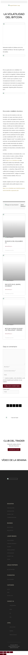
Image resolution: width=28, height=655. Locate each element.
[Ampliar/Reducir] (1, 652)
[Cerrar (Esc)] (11, 652)
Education (10, 503)
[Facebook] (11, 405)
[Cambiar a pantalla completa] (4, 652)
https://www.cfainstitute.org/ (12, 160)
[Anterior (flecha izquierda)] (1, 654)
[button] (14, 2)
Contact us (10, 601)
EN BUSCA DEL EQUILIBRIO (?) (14, 242)
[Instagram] (7, 405)
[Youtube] (20, 405)
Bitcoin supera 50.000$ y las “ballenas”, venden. (14, 329)
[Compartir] (8, 652)
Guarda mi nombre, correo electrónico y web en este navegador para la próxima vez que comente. (14, 379)
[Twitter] (14, 405)
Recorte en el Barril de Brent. (13, 285)
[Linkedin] (17, 405)
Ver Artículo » (8, 246)
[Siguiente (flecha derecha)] (4, 654)
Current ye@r (6, 389)
